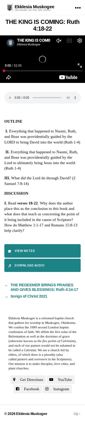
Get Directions (31, 379)
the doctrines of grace (55, 336)
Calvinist (30, 350)
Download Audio (29, 265)
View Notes (25, 251)
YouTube (64, 379)
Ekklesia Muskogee (34, 6)
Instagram (60, 389)
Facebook (31, 389)
